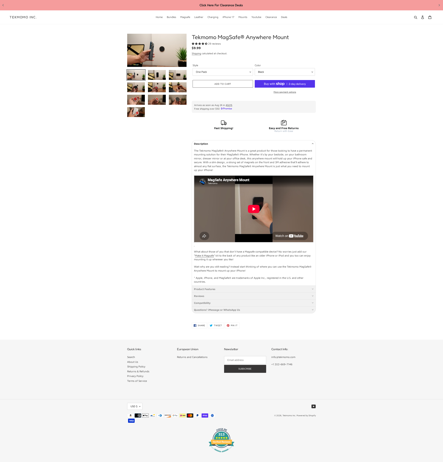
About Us (132, 361)
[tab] (254, 143)
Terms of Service (137, 380)
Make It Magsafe (204, 255)
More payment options (285, 92)
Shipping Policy (136, 366)
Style (195, 65)
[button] (200, 43)
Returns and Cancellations (192, 357)
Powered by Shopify (306, 415)
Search (131, 357)
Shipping (196, 53)
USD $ (133, 406)
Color (258, 65)
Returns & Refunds (138, 371)
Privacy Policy (135, 376)
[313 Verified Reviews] (221, 453)
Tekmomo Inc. (23, 17)
